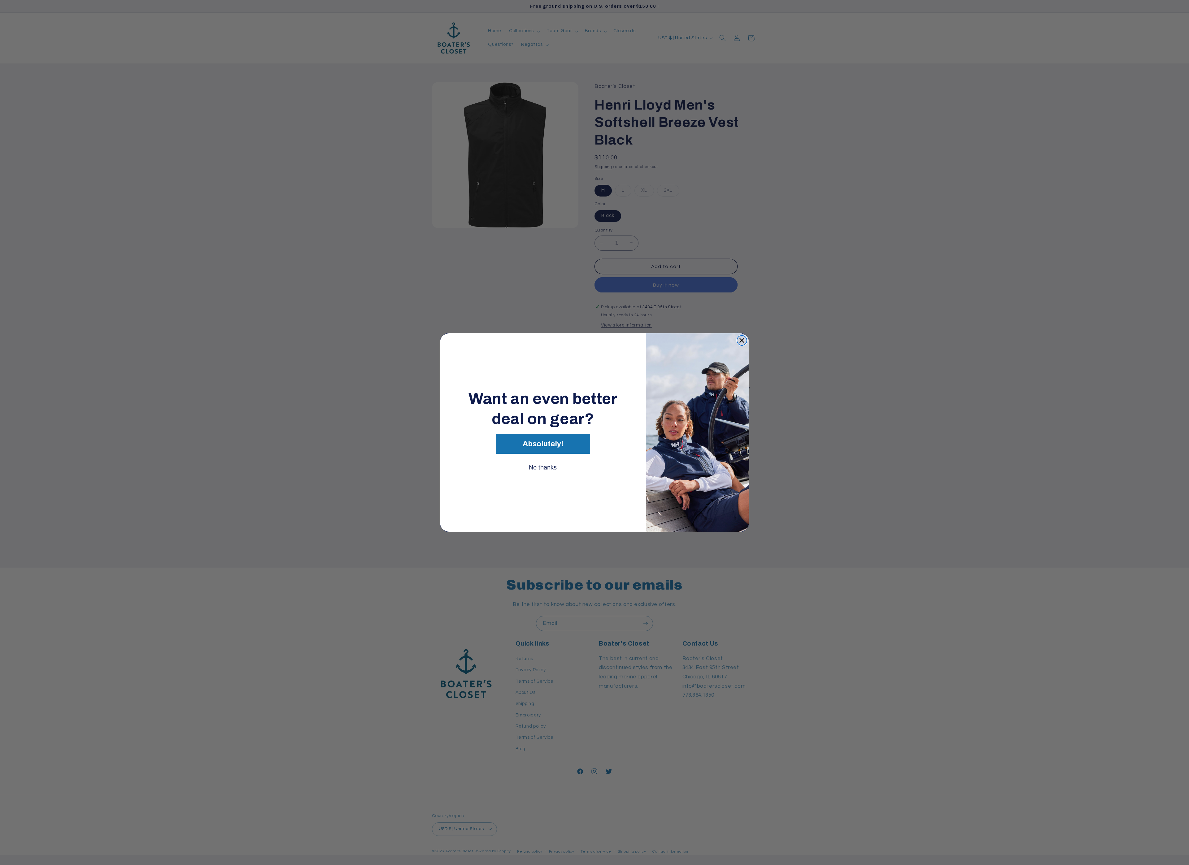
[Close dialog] (742, 340)
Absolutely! (543, 444)
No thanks (543, 467)
